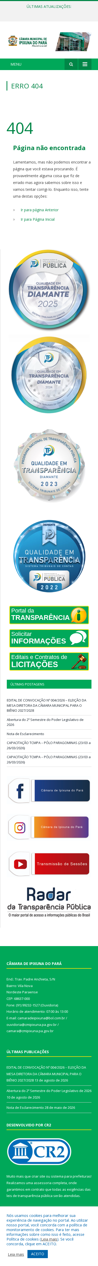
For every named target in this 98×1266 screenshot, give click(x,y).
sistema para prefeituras (71, 1176)
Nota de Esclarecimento (25, 733)
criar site (38, 1176)
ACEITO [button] (37, 1253)
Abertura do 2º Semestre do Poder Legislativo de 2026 (50, 12)
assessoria (42, 1182)
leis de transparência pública (30, 1195)
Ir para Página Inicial (38, 219)
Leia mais (49, 1239)
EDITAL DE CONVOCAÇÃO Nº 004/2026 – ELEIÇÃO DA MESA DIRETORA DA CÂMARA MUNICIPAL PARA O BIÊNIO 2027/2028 (46, 705)
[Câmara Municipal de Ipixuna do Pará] (49, 40)
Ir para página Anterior (40, 209)
